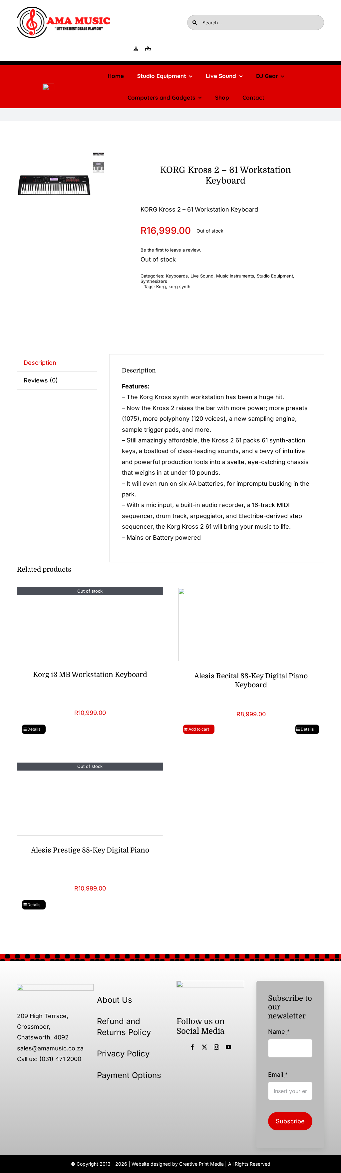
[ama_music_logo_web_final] (63, 9)
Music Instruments (235, 276)
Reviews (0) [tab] (41, 380)
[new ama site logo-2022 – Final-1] (55, 986)
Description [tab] (40, 362)
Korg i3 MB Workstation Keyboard (90, 675)
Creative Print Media (201, 1164)
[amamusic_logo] (48, 86)
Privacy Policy (123, 1053)
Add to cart (198, 729)
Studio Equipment (275, 276)
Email (278, 1074)
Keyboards (177, 276)
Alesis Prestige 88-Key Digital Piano (90, 850)
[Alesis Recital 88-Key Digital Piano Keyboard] (251, 624)
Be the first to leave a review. (171, 250)
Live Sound (201, 276)
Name (279, 1031)
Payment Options (129, 1075)
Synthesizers (154, 281)
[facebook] (192, 1047)
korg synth (179, 286)
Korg (161, 286)
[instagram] (216, 1047)
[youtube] (228, 1047)
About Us (114, 1000)
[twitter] (204, 1047)
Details (33, 729)
